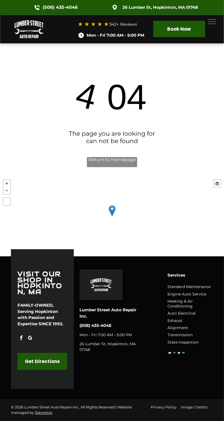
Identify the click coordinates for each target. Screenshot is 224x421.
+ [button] (6, 183)
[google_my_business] (30, 338)
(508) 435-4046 (60, 7)
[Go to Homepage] (29, 19)
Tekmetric (43, 412)
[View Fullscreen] (6, 201)
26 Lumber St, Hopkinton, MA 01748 (160, 7)
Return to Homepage (112, 159)
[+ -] (112, 216)
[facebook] (21, 338)
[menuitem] (166, 406)
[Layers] (217, 183)
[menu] (212, 21)
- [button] (6, 190)
